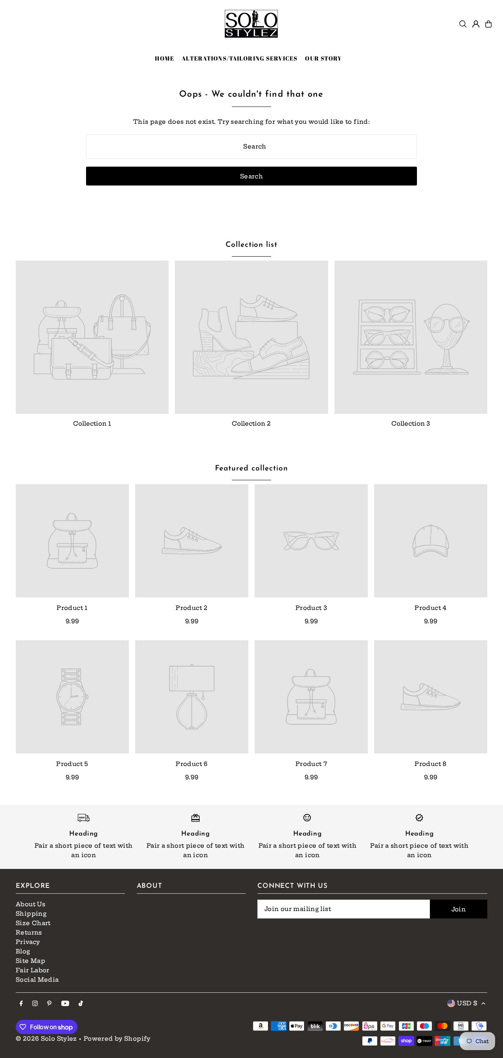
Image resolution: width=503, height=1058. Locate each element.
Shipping (31, 913)
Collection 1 (92, 423)
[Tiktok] (81, 1004)
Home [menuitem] (164, 58)
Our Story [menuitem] (323, 58)
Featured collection (251, 468)
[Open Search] (462, 24)
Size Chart (33, 923)
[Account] (475, 24)
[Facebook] (21, 1004)
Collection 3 (410, 423)
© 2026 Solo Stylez (46, 1038)
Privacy (28, 942)
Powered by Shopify (117, 1038)
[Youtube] (65, 1004)
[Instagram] (35, 1004)
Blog (23, 951)
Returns (29, 932)
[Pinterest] (49, 1004)
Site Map (30, 960)
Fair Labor (33, 970)
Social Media (37, 979)
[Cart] (488, 24)
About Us (30, 904)
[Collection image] (92, 337)
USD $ (467, 1003)
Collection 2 (251, 423)
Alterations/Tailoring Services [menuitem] (239, 58)
